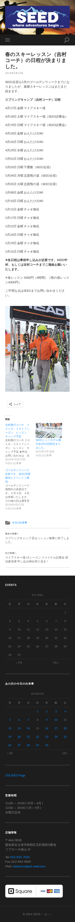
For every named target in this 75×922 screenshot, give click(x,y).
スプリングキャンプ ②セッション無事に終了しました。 (37, 538)
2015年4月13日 (14, 73)
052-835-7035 (20, 857)
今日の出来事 (19, 522)
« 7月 (19, 662)
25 (65, 736)
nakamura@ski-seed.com (28, 866)
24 (56, 736)
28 (28, 745)
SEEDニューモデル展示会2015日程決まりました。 (48, 443)
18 (65, 728)
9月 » (56, 662)
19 (9, 736)
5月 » (65, 753)
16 (46, 728)
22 (37, 736)
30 (46, 745)
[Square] (34, 896)
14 (28, 728)
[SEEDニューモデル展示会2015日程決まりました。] (49, 430)
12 (9, 728)
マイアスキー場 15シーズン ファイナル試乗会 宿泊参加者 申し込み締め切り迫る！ (36, 557)
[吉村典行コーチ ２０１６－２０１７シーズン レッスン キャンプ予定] (20, 444)
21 (28, 736)
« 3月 (10, 753)
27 (19, 745)
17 (56, 728)
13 (19, 728)
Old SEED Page (15, 775)
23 (46, 736)
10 (56, 719)
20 (19, 736)
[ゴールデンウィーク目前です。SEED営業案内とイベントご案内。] (20, 489)
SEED (37, 914)
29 (37, 745)
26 (9, 745)
